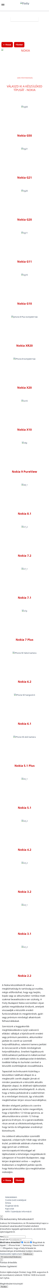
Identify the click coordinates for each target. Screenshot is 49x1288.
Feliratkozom (27, 1254)
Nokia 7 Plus (24, 640)
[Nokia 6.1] (24, 695)
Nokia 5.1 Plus (25, 766)
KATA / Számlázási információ (18, 1211)
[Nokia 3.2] (25, 863)
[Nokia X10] (24, 400)
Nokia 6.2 (24, 682)
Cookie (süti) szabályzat (15, 1200)
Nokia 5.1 (24, 808)
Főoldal (19, 44)
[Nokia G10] (24, 274)
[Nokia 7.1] (25, 568)
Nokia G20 (24, 219)
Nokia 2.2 (24, 976)
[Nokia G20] (24, 190)
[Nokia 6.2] (24, 653)
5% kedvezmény (11, 1257)
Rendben (4, 1287)
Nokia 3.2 (24, 892)
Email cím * (5, 1239)
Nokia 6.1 (24, 724)
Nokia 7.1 (24, 598)
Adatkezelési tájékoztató (11, 1254)
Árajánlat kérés (12, 1205)
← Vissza (7, 44)
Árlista (8, 1203)
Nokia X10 (24, 429)
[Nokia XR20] (24, 316)
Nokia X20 (24, 387)
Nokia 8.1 (24, 514)
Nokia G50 (24, 135)
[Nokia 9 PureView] (24, 442)
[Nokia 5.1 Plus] (24, 737)
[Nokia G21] (24, 148)
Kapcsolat (9, 1208)
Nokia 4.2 (24, 850)
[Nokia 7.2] (25, 526)
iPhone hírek (14, 1245)
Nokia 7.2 (24, 556)
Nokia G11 (24, 261)
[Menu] (2, 5)
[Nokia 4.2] (25, 821)
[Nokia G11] (24, 232)
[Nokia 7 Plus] (24, 610)
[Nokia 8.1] (25, 484)
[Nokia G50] (24, 106)
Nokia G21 (24, 177)
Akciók (26, 1242)
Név (1, 1236)
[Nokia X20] (24, 358)
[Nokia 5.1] (25, 779)
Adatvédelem (11, 1197)
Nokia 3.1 (24, 934)
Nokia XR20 (24, 345)
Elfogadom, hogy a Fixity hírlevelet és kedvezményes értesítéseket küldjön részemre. (21, 1251)
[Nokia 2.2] (25, 947)
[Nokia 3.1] (25, 905)
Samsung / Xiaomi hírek (33, 1245)
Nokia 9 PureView (24, 472)
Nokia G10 (24, 303)
